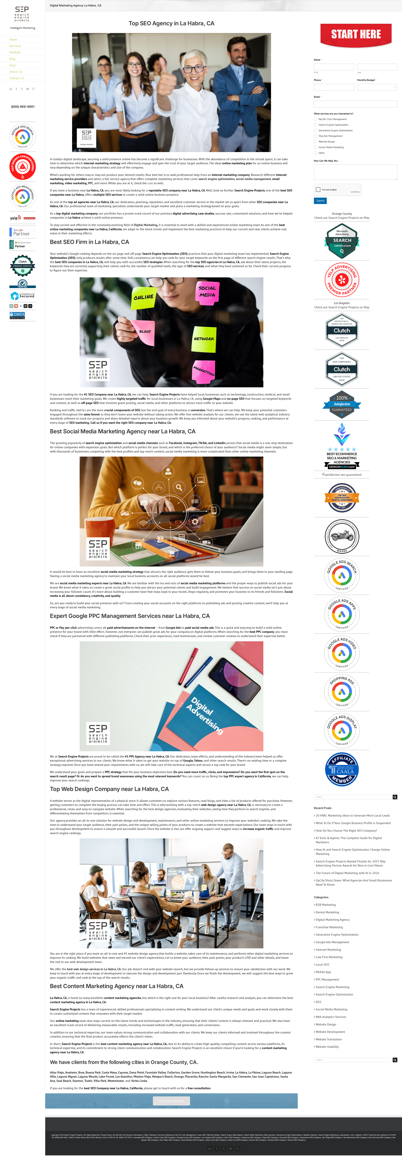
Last (359, 72)
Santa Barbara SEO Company (192, 1140)
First (316, 72)
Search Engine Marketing (332, 987)
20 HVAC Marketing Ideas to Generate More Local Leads (353, 815)
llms (352, 1135)
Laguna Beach (271, 1072)
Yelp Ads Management (330, 135)
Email (317, 96)
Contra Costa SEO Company (165, 1137)
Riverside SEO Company (289, 1137)
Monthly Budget (366, 80)
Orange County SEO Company (189, 1137)
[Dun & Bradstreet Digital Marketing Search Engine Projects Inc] (22, 281)
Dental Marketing (327, 912)
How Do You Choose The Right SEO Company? (346, 831)
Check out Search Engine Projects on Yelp (341, 218)
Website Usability (327, 1047)
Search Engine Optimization (333, 124)
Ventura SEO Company (296, 1140)
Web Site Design (213, 1135)
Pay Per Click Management (333, 119)
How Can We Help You (326, 160)
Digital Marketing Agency (333, 920)
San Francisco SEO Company (380, 1137)
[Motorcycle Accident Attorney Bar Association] (342, 521)
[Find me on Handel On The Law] (341, 475)
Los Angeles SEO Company (212, 1137)
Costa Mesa (109, 1072)
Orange (179, 1076)
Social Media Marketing (331, 147)
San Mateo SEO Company (170, 1140)
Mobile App (323, 972)
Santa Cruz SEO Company (238, 1140)
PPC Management (327, 979)
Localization (344, 1135)
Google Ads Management (332, 942)
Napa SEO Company (270, 1137)
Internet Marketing (328, 950)
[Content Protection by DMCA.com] (17, 314)
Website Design (327, 141)
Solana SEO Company (257, 1140)
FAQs (146, 1135)
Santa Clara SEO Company (216, 1140)
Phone (318, 80)
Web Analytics (269, 1135)
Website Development (330, 1032)
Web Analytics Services (331, 1017)
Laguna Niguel (67, 1076)
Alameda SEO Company (143, 1137)
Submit (320, 200)
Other (322, 152)
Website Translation (329, 1039)
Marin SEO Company (232, 1137)
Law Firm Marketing (329, 957)
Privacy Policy (106, 1135)
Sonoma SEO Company (277, 1140)
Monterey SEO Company (251, 1137)
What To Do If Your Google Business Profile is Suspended (353, 823)
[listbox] (377, 87)
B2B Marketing (326, 905)
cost (150, 183)
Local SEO (322, 964)
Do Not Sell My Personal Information (127, 1135)
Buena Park (93, 1072)
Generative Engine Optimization (336, 130)
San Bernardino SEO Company (355, 1137)
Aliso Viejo (57, 1072)
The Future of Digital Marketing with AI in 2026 (347, 873)
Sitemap (152, 1135)
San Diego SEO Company (332, 1137)
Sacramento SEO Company (310, 1137)
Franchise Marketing (329, 927)
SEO (318, 1002)
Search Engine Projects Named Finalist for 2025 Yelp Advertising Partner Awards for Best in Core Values (351, 863)
